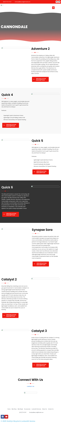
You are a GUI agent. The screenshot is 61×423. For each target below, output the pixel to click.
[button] (53, 7)
